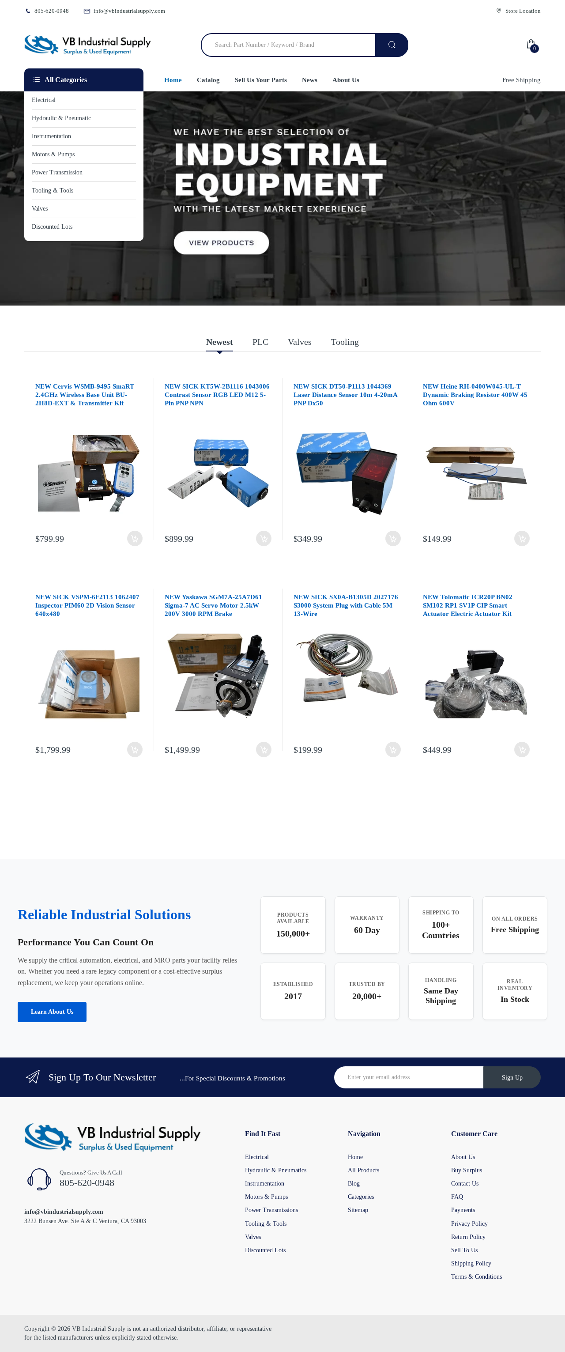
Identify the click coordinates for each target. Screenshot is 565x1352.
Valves (253, 1237)
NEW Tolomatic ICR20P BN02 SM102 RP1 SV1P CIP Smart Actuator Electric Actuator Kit (467, 605)
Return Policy (468, 1237)
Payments (463, 1210)
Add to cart (135, 538)
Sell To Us (464, 1250)
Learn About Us (52, 1011)
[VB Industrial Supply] (87, 45)
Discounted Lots (265, 1250)
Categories (361, 1196)
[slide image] (282, 198)
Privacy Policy (469, 1223)
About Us (463, 1157)
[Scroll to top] (9, 1338)
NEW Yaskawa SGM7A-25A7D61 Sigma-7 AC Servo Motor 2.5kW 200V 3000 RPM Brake (213, 605)
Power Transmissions (271, 1210)
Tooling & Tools (265, 1223)
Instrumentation (264, 1183)
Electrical (257, 1157)
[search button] (391, 45)
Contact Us (464, 1183)
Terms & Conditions (476, 1276)
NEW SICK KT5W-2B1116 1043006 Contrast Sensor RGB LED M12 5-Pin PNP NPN (217, 395)
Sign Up (512, 1077)
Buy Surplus (466, 1170)
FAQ (457, 1196)
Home (355, 1157)
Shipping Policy (471, 1263)
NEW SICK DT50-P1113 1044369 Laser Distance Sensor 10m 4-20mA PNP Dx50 (345, 395)
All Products (363, 1170)
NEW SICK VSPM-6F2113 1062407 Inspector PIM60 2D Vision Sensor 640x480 (87, 605)
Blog (354, 1183)
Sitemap (358, 1210)
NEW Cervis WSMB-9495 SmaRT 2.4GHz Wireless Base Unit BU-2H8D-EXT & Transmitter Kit (84, 395)
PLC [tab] (260, 342)
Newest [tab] (219, 342)
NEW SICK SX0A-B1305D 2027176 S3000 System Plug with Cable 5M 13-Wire (346, 605)
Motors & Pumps (266, 1196)
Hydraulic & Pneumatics (275, 1170)
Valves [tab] (300, 342)
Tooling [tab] (345, 342)
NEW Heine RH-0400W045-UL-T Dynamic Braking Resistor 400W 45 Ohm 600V (475, 395)
